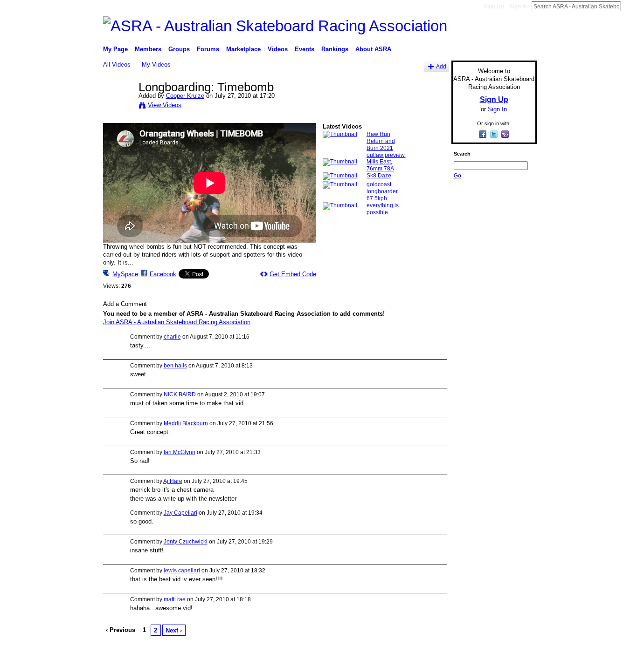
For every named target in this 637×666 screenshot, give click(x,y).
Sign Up (494, 6)
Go (457, 175)
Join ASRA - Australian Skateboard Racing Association (176, 322)
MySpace (125, 274)
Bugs (159, 655)
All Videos (117, 64)
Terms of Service (516, 655)
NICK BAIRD (180, 394)
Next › (174, 630)
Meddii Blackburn (186, 423)
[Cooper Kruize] (120, 106)
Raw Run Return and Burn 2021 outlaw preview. (386, 144)
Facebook (163, 274)
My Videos (156, 64)
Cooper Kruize (185, 95)
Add (441, 66)
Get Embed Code (293, 274)
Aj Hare (172, 481)
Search (628, 6)
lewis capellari (182, 570)
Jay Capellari (180, 513)
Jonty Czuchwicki (186, 541)
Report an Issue (468, 655)
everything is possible (383, 209)
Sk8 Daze (379, 175)
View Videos (164, 105)
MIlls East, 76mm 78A (380, 165)
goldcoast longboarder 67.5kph (382, 191)
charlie (172, 336)
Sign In (518, 6)
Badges (431, 655)
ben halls (175, 365)
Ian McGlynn (179, 452)
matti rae (175, 599)
